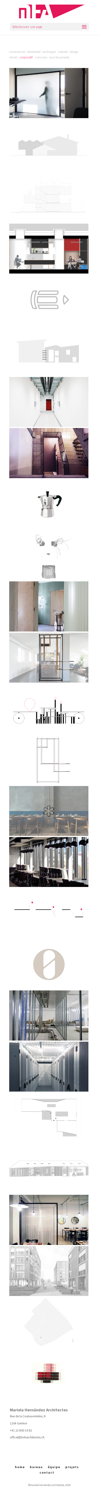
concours (41, 57)
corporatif (26, 57)
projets (72, 1467)
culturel (62, 52)
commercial (17, 52)
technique (49, 52)
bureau (36, 1467)
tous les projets (59, 57)
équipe (54, 1467)
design (74, 52)
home (20, 1467)
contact (47, 1472)
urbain (13, 57)
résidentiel (34, 52)
